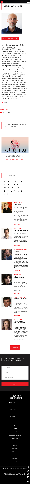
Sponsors (15, 428)
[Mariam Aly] (7, 279)
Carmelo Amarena (20, 298)
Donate (15, 455)
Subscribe (15, 441)
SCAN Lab (6, 112)
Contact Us (15, 432)
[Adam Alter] (7, 233)
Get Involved (15, 451)
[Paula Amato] (7, 324)
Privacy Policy (15, 448)
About (15, 425)
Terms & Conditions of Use (15, 435)
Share (6, 102)
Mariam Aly (19, 276)
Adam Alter (21, 229)
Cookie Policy (15, 458)
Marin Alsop (18, 203)
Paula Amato (19, 321)
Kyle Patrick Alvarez (20, 250)
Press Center (15, 438)
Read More (16, 224)
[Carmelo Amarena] (7, 302)
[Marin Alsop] (7, 207)
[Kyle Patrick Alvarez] (7, 254)
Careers (15, 445)
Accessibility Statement (15, 461)
